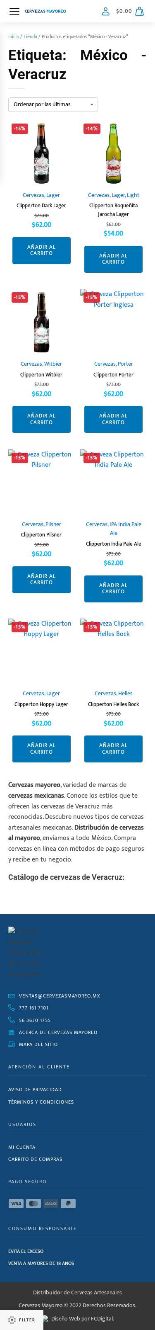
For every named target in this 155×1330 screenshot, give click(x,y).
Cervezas (33, 195)
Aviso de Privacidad (35, 1089)
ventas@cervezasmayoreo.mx (59, 996)
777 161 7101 (33, 1008)
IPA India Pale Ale (125, 529)
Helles (125, 693)
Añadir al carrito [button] (41, 250)
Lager (53, 195)
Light (133, 195)
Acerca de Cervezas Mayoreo (58, 1032)
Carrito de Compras (35, 1159)
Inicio (13, 36)
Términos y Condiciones (41, 1102)
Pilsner (53, 524)
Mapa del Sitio (38, 1044)
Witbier (53, 364)
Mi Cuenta (22, 1147)
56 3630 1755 (35, 1020)
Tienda (30, 36)
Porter (125, 364)
